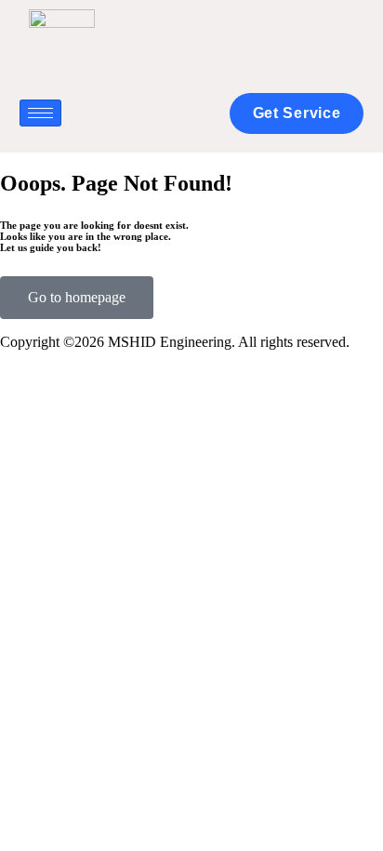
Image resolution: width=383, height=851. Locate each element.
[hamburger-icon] (40, 113)
